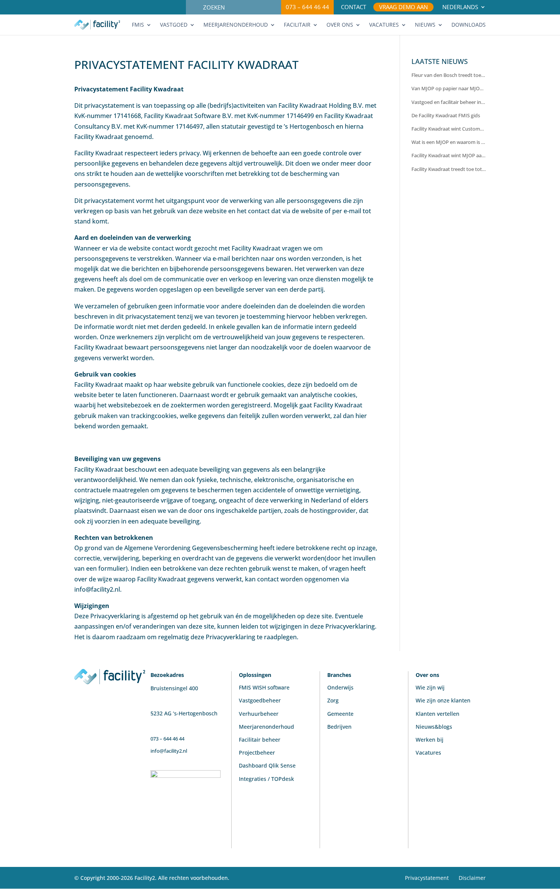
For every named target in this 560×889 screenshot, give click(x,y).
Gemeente (340, 713)
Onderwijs (340, 687)
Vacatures (384, 25)
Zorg (333, 700)
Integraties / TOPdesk (266, 778)
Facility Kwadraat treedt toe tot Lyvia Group (448, 169)
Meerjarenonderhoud (235, 25)
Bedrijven (339, 726)
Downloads (468, 25)
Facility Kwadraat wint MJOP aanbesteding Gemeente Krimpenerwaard (448, 155)
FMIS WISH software (264, 687)
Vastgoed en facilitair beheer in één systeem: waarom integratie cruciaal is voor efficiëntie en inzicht (448, 102)
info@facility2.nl (168, 750)
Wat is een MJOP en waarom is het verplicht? (448, 142)
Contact (353, 7)
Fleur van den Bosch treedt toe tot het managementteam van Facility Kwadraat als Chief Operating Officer (448, 75)
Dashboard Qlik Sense (267, 765)
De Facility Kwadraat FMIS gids (445, 115)
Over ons (339, 25)
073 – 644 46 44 (307, 7)
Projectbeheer (257, 752)
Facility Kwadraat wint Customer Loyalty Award (448, 128)
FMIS (138, 25)
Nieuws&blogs (434, 726)
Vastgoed (173, 25)
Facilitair (297, 25)
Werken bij (429, 739)
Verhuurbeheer (258, 713)
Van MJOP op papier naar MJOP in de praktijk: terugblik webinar (448, 88)
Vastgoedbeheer (260, 700)
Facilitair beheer (259, 739)
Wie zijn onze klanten (443, 700)
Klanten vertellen (437, 713)
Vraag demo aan (403, 7)
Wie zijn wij (430, 687)
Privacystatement (427, 877)
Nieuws (425, 25)
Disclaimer (472, 877)
